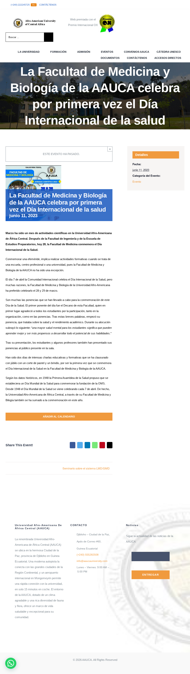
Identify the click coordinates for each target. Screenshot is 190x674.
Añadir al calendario (59, 416)
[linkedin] (183, 4)
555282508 (88, 554)
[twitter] (171, 4)
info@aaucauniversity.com (92, 560)
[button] (10, 663)
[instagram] (177, 4)
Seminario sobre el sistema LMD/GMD (86, 468)
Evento (136, 181)
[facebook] (165, 4)
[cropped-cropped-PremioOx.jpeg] (107, 15)
